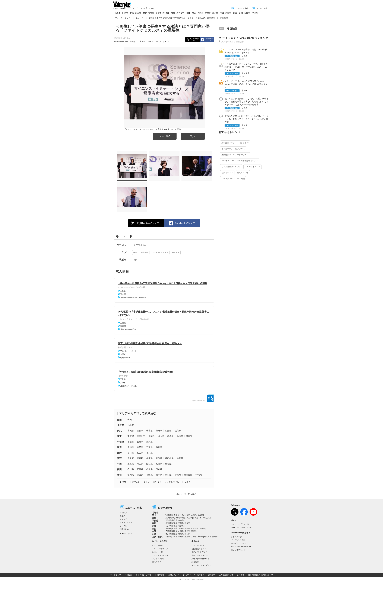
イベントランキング (160, 549)
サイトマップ (115, 575)
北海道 (117, 13)
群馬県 (170, 436)
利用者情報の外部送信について (260, 575)
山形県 (168, 430)
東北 (132, 13)
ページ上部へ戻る (188, 494)
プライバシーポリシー (144, 575)
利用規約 (128, 575)
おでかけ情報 (261, 8)
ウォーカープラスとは (240, 524)
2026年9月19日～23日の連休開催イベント (239, 161)
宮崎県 (178, 475)
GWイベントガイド (199, 552)
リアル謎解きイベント (231, 166)
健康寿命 (144, 252)
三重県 (149, 447)
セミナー (175, 252)
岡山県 (140, 464)
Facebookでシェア (209, 39)
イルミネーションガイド (201, 565)
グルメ (146, 482)
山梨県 (130, 441)
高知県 (159, 469)
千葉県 (151, 436)
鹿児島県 (188, 475)
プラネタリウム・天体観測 (233, 178)
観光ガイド (156, 562)
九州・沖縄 (157, 537)
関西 (194, 13)
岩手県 (149, 430)
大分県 (168, 475)
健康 (135, 252)
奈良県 (159, 458)
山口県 (149, 464)
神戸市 (215, 13)
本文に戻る (165, 136)
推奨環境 (160, 575)
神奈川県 (141, 436)
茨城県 (189, 436)
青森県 (140, 430)
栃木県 (180, 436)
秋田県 (159, 430)
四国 (235, 13)
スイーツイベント (252, 166)
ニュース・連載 (241, 8)
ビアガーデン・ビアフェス (233, 149)
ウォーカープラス (122, 18)
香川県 (130, 469)
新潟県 (149, 441)
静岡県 (159, 447)
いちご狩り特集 (198, 545)
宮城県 (130, 430)
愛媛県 (140, 469)
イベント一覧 (157, 545)
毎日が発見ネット (238, 550)
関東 (145, 13)
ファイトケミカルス (160, 252)
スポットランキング (160, 555)
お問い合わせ (173, 575)
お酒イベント (227, 172)
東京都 (151, 13)
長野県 (140, 441)
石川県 (130, 452)
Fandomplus (127, 534)
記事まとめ (124, 529)
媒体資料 (211, 575)
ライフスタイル (162, 41)
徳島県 (149, 469)
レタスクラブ (236, 537)
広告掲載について (226, 575)
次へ (192, 136)
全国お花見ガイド (199, 549)
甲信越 (166, 13)
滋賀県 (180, 458)
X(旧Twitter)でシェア (194, 39)
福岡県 (247, 13)
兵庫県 (149, 458)
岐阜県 (140, 447)
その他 (255, 13)
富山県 (140, 452)
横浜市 (158, 13)
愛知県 (130, 447)
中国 (222, 13)
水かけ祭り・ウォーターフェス (235, 155)
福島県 (178, 430)
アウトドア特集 (158, 559)
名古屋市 (180, 13)
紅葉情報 (195, 562)
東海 (173, 13)
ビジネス (186, 482)
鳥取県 (159, 464)
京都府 (208, 13)
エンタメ (157, 482)
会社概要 (240, 575)
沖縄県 (199, 475)
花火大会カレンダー (200, 555)
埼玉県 (161, 436)
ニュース (139, 18)
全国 (135, 260)
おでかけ (136, 482)
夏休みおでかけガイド (200, 559)
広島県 (228, 13)
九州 (241, 13)
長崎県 (149, 475)
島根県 (168, 464)
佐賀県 (140, 475)
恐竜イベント (243, 172)
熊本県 (159, 475)
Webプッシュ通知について (242, 528)
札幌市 (125, 13)
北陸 (188, 13)
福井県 (149, 452)
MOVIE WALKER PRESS (241, 547)
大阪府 (200, 13)
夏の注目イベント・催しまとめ (235, 143)
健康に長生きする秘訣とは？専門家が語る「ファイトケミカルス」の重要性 (182, 18)
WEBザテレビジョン (239, 543)
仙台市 (138, 13)
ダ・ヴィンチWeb (238, 540)
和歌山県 (169, 458)
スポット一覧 (157, 552)
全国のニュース (146, 41)
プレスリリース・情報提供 (193, 575)
